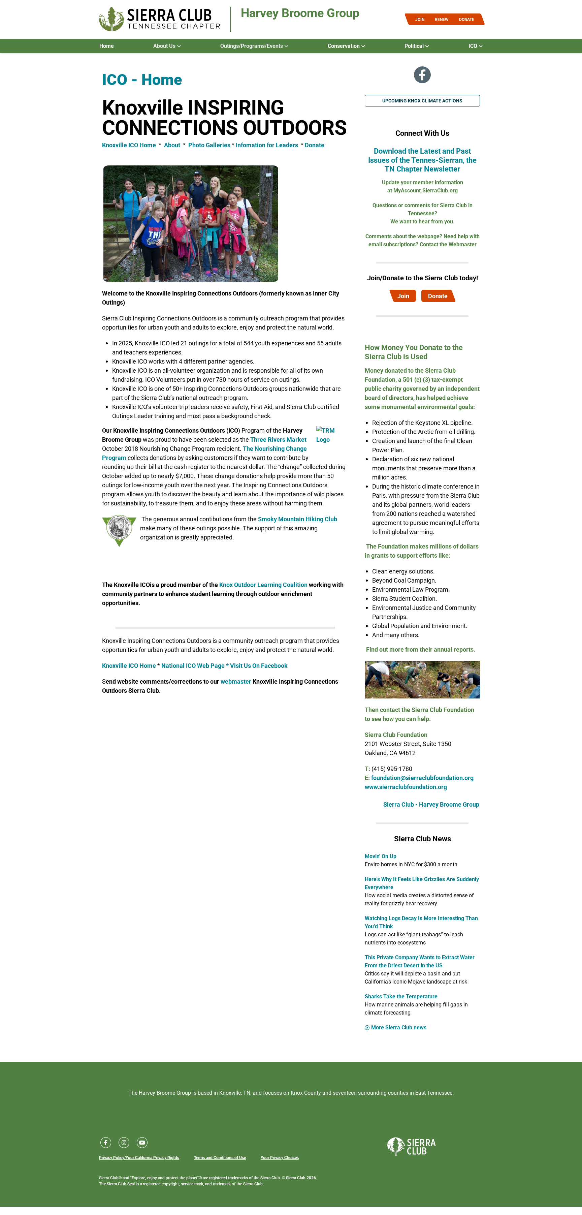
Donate (314, 145)
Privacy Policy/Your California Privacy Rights (139, 1157)
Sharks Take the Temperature (401, 996)
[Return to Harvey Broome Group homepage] (159, 19)
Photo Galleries (209, 145)
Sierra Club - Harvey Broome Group (431, 804)
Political (415, 45)
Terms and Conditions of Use (220, 1157)
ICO (473, 45)
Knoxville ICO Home (129, 145)
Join (403, 296)
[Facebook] (422, 74)
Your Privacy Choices (280, 1157)
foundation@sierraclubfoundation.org (422, 778)
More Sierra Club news (398, 1027)
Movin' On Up (380, 856)
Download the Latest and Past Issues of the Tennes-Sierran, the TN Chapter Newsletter (422, 160)
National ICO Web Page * (195, 665)
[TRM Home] (332, 439)
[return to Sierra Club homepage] (411, 1146)
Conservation (344, 45)
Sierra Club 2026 (301, 1177)
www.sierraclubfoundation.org (406, 787)
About (173, 145)
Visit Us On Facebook (259, 665)
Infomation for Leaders (267, 145)
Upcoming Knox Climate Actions (422, 100)
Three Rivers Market (278, 439)
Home (106, 45)
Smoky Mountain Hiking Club (297, 519)
